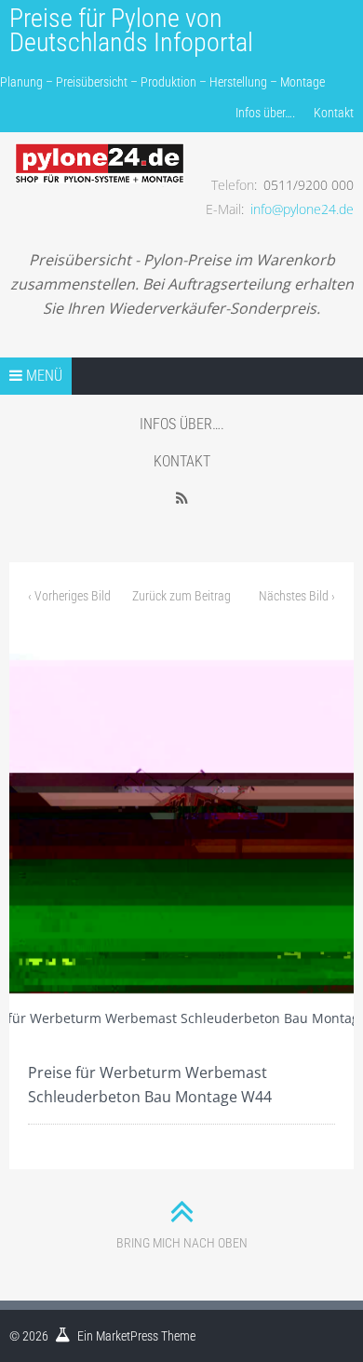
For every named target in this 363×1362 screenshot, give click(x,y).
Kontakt (334, 112)
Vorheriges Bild (69, 595)
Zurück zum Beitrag (181, 595)
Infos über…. (265, 112)
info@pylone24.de (302, 209)
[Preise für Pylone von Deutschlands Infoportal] (99, 150)
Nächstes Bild (297, 595)
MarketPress (127, 1335)
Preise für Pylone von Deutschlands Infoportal (131, 30)
